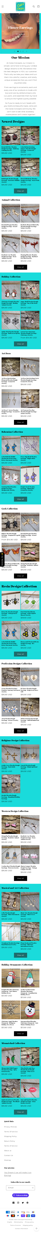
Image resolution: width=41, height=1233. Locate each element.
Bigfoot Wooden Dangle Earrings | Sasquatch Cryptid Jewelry (11, 535)
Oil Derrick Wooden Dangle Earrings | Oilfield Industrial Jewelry (30, 720)
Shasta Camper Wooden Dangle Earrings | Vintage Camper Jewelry (29, 867)
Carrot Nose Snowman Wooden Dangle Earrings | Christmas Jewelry (29, 333)
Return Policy (9, 1141)
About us (7, 1151)
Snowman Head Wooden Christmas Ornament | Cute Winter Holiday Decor (29, 1023)
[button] (2, 6)
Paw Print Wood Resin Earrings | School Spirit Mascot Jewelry (28, 613)
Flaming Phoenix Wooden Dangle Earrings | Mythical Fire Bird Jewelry (29, 256)
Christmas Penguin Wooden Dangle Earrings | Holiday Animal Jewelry (10, 303)
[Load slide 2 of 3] (20, 51)
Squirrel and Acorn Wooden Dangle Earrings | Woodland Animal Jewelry (10, 1101)
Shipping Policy (10, 1136)
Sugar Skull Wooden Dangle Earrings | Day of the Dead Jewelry (29, 303)
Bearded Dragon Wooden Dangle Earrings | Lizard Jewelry (9, 226)
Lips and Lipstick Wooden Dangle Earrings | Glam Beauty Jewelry (29, 1101)
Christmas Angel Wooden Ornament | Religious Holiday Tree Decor (9, 1023)
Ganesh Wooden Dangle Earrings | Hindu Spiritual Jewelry (29, 767)
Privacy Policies (10, 1127)
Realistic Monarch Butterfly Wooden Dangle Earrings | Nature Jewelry (30, 226)
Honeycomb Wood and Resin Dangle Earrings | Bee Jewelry (30, 643)
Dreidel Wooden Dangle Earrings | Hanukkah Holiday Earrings (11, 797)
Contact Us (8, 1155)
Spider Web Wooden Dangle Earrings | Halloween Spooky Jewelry (11, 333)
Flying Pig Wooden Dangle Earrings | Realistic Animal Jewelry (29, 565)
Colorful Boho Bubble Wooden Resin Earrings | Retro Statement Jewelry (10, 458)
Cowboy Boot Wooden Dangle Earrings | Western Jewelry (11, 867)
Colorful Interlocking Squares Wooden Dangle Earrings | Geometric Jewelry (28, 149)
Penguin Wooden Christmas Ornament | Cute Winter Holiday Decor (10, 991)
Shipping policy (28, 1225)
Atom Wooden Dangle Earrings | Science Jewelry (10, 719)
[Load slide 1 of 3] (18, 51)
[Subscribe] (32, 1187)
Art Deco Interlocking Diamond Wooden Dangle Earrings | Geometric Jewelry (10, 381)
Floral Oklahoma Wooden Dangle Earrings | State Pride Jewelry (30, 180)
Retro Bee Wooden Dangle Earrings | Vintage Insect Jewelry (10, 613)
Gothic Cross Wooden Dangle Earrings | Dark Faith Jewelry (11, 767)
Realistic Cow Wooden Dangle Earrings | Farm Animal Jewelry (9, 256)
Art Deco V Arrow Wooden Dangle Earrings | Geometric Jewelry (11, 411)
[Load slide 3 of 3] (23, 51)
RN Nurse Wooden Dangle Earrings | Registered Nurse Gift (29, 690)
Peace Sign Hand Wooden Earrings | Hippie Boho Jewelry (29, 458)
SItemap (7, 1160)
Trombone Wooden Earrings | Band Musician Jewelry (11, 943)
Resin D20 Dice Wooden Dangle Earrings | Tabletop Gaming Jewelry (10, 148)
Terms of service (15, 1225)
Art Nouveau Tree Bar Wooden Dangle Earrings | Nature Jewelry (29, 411)
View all (20, 191)
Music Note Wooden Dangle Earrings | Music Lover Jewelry (29, 914)
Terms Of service (11, 1132)
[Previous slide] (14, 51)
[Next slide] (26, 51)
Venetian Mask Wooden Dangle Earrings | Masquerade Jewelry (9, 488)
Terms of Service (10, 1146)
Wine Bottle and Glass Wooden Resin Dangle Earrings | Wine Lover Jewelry (28, 1070)
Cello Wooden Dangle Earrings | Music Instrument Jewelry (10, 914)
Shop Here (20, 34)
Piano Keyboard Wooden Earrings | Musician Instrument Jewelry (28, 944)
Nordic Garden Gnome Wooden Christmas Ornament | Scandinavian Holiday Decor (29, 992)
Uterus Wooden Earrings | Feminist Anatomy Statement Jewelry (11, 690)
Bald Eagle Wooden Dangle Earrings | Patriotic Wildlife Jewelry (11, 180)
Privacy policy (29, 1222)
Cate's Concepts (19, 1219)
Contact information (21, 1228)
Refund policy (18, 1222)
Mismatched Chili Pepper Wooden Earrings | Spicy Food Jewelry (10, 1069)
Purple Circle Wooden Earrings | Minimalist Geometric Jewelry (28, 488)
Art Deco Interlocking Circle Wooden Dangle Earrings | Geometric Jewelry (30, 380)
